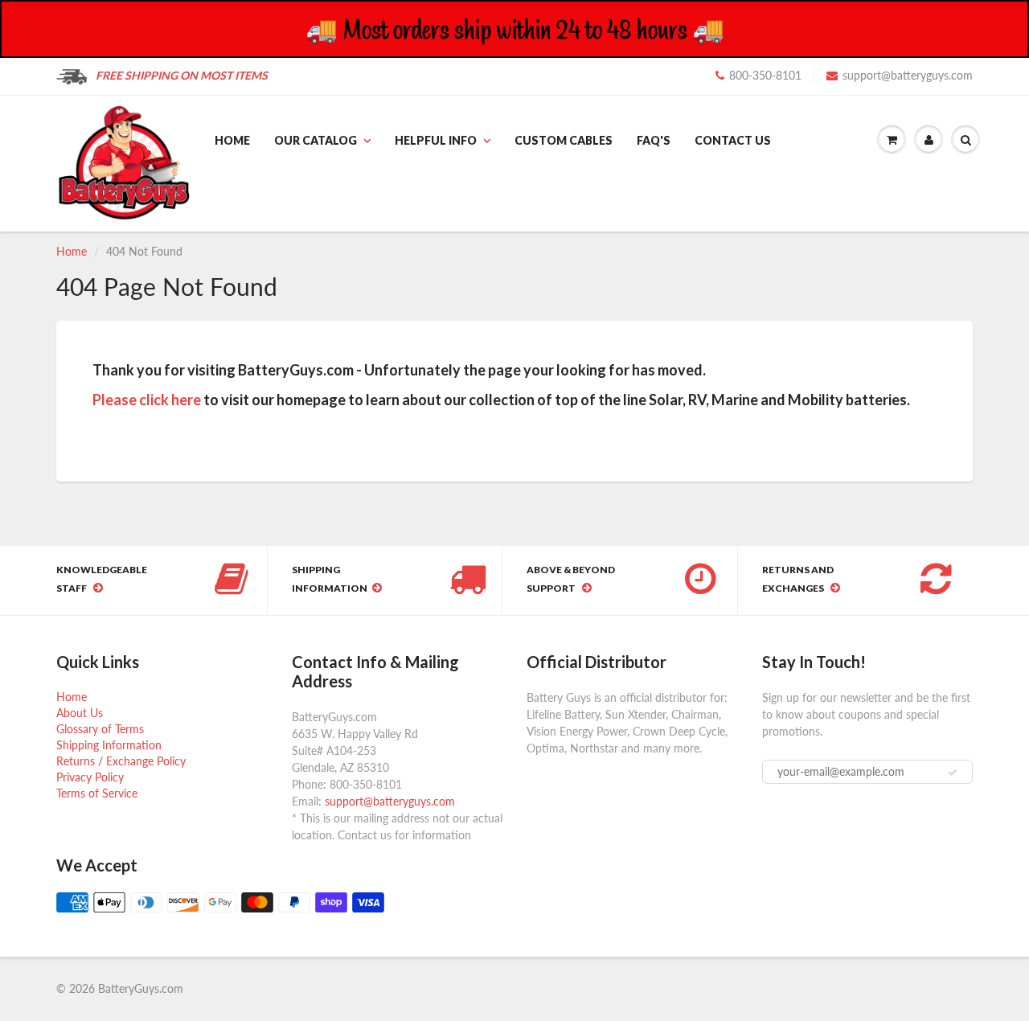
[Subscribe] (952, 772)
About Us (79, 713)
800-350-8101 (765, 75)
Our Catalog (315, 140)
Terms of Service (96, 793)
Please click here (146, 399)
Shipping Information (109, 745)
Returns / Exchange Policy (121, 761)
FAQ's (653, 140)
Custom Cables (563, 140)
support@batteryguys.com (907, 75)
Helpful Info (436, 140)
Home (232, 140)
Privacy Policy (90, 777)
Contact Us (733, 140)
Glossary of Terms (100, 729)
